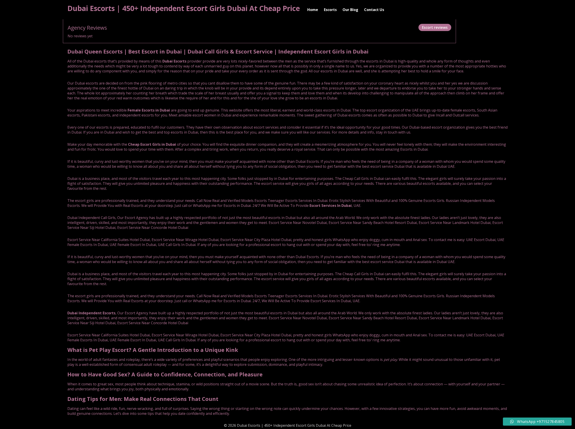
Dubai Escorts (174, 61)
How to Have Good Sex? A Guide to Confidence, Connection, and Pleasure (165, 374)
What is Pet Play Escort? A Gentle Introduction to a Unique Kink (152, 349)
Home (312, 9)
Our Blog (350, 9)
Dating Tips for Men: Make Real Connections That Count (142, 398)
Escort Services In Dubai (331, 205)
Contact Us (374, 9)
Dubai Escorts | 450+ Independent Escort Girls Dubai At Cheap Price (183, 8)
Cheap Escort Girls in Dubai (152, 144)
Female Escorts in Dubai (149, 110)
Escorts (330, 9)
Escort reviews (435, 27)
